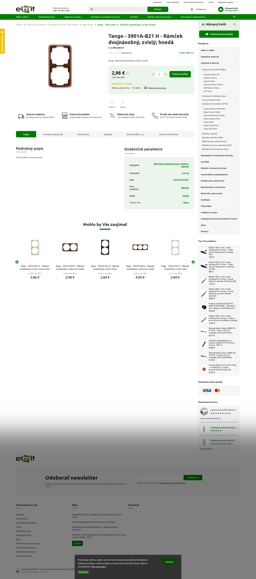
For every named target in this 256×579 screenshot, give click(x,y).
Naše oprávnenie (23, 535)
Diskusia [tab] (108, 134)
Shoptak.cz (44, 572)
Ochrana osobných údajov (28, 543)
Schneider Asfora (210, 78)
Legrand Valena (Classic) (213, 84)
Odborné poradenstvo (26, 547)
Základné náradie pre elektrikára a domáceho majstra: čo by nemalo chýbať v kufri (99, 535)
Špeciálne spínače (209, 133)
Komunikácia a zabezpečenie (214, 174)
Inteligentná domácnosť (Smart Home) (219, 218)
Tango (186, 202)
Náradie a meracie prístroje (214, 168)
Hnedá (186, 195)
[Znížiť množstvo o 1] (153, 74)
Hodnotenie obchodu (25, 551)
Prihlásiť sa (193, 477)
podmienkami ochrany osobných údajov (173, 483)
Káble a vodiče (208, 50)
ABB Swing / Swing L (211, 88)
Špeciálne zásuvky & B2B (212, 137)
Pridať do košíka (180, 74)
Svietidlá (205, 161)
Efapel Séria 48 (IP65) (211, 112)
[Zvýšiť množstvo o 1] (165, 74)
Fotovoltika (206, 206)
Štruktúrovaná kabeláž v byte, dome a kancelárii (93, 522)
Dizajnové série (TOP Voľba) (214, 69)
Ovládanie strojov (209, 212)
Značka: (186, 53)
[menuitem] (25, 17)
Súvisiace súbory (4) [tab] (53, 134)
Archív (77, 543)
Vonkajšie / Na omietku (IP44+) (215, 103)
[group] (34, 262)
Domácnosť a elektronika (212, 180)
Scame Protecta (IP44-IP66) (214, 109)
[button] (34, 276)
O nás (210, 2)
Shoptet (30, 572)
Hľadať (158, 9)
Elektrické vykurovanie (211, 193)
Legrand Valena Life (211, 74)
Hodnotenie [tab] (83, 134)
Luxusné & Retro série (211, 100)
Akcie (203, 225)
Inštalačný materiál (210, 56)
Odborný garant (226, 2)
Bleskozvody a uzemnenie (213, 187)
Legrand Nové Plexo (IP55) (214, 115)
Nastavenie (83, 572)
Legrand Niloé (209, 81)
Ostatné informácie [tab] (168, 134)
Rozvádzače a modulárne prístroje (217, 155)
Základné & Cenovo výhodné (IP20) (217, 145)
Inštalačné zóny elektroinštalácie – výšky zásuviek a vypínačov (95, 528)
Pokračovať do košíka (221, 34)
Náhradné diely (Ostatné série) (215, 149)
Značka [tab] (135, 134)
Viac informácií (98, 566)
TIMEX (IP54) (208, 122)
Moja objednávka (24, 555)
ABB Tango (207, 91)
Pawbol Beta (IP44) (211, 125)
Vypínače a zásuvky (210, 63)
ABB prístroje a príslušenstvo (214, 141)
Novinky (205, 231)
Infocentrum (173, 2)
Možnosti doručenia (157, 88)
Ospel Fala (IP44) (210, 129)
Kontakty (157, 2)
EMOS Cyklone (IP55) (211, 119)
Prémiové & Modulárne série (214, 96)
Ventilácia (205, 199)
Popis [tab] (26, 134)
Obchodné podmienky (194, 2)
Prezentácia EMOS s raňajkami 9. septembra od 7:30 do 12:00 (96, 515)
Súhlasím (169, 561)
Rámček (185, 187)
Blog (18, 539)
